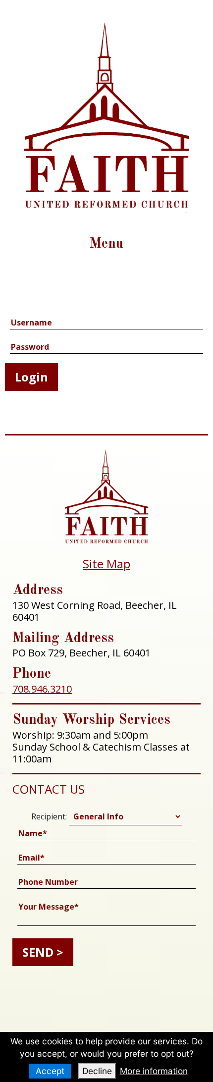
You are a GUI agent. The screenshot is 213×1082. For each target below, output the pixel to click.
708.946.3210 (42, 689)
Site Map (106, 563)
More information (154, 1071)
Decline (97, 1071)
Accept (50, 1071)
